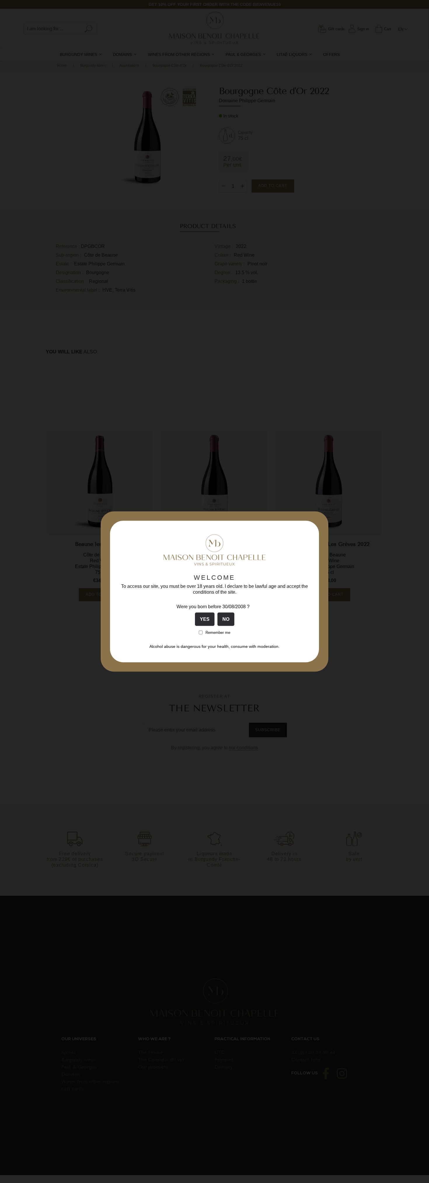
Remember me (217, 632)
